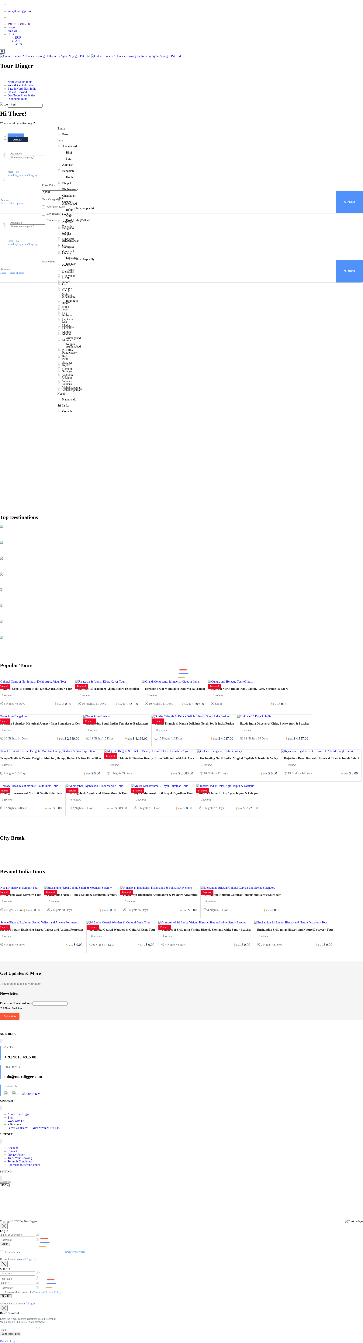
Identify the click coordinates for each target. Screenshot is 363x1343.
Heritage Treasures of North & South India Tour (31, 793)
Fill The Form (18, 358)
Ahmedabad (13, 630)
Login (11, 27)
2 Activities (6, 602)
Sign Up (13, 30)
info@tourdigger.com (20, 11)
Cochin (8, 598)
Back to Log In (9, 1341)
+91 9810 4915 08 (19, 24)
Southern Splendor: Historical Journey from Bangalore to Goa (40, 723)
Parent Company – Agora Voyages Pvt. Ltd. (34, 1127)
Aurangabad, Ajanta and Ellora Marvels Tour (98, 793)
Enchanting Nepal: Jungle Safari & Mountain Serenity (82, 894)
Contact (12, 1151)
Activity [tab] (17, 139)
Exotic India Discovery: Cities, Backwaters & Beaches (274, 723)
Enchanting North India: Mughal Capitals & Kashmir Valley (239, 758)
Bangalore (13, 566)
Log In (32, 1303)
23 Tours (21, 618)
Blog (10, 1117)
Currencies (5, 1181)
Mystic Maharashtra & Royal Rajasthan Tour (163, 793)
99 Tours (22, 539)
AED (18, 41)
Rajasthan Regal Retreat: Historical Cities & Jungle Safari (321, 758)
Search (349, 271)
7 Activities (6, 555)
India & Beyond (18, 92)
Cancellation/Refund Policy (24, 1164)
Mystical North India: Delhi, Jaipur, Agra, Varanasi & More (249, 688)
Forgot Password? (74, 1251)
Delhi (6, 534)
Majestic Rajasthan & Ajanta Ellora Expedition (108, 688)
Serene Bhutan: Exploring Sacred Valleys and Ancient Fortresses (41, 929)
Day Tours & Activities (22, 95)
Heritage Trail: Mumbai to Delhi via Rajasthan (175, 688)
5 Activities (6, 570)
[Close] (4, 1226)
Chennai (9, 614)
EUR (18, 37)
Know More (17, 427)
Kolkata (9, 646)
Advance (5, 200)
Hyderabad (13, 582)
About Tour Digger (19, 1114)
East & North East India (22, 88)
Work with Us (16, 1121)
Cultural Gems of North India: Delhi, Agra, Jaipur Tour (36, 688)
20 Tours (21, 602)
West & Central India (20, 85)
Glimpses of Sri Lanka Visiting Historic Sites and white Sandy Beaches (206, 929)
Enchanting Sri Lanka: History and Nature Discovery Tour (295, 929)
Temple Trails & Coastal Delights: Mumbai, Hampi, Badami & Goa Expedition (50, 758)
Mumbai (9, 550)
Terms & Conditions (20, 1161)
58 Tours (21, 555)
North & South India (20, 81)
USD (11, 34)
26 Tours (21, 570)
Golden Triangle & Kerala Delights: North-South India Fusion (194, 723)
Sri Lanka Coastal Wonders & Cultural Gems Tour (122, 929)
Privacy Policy (16, 1154)
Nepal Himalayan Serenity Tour (20, 894)
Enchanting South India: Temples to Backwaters (117, 723)
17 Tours (21, 650)
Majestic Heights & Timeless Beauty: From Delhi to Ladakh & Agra (150, 758)
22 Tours (21, 586)
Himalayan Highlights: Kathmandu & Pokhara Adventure (160, 894)
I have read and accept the (33, 1292)
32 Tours (21, 634)
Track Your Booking (20, 1158)
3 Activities (6, 650)
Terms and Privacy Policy (47, 1292)
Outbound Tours (18, 98)
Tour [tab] (15, 136)
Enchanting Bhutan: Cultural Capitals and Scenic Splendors (242, 894)
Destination (16, 153)
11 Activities (6, 539)
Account (13, 1147)
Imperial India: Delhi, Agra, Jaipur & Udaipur (229, 793)
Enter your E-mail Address (16, 1003)
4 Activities (6, 586)
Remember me (12, 1252)
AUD (18, 44)
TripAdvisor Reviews (23, 1204)
